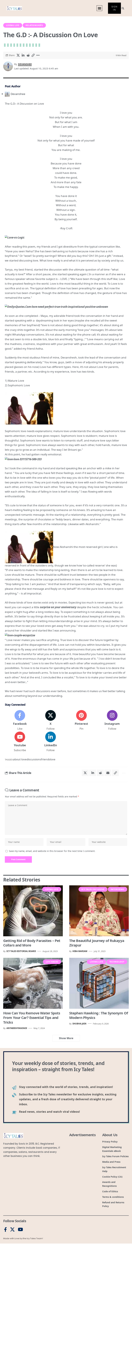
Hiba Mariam (79, 951)
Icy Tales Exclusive (92, 889)
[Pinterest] (81, 720)
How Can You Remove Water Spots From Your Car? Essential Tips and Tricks (31, 1018)
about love (20, 759)
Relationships (34, 25)
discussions (34, 759)
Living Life (12, 25)
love (52, 759)
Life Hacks (52, 961)
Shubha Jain (79, 1023)
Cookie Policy (36, 1341)
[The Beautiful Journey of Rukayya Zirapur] (99, 910)
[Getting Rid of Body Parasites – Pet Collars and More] (33, 910)
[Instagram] (112, 720)
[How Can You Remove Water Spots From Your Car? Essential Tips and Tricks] (33, 983)
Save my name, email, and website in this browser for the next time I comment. (52, 851)
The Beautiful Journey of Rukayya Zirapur (96, 943)
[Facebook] (20, 720)
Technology (116, 961)
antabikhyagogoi (16, 1028)
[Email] (116, 773)
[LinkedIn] (51, 742)
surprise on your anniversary (58, 607)
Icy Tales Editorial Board (21, 951)
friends (45, 759)
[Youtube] (20, 742)
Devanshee (25, 64)
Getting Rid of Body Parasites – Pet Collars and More (31, 943)
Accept (44, 1334)
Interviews (117, 889)
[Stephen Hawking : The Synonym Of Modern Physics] (99, 983)
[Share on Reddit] (28, 55)
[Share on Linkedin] (23, 55)
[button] (81, 1315)
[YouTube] (20, 1230)
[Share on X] (18, 55)
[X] (51, 720)
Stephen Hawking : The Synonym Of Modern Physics (98, 1015)
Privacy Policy (50, 1341)
